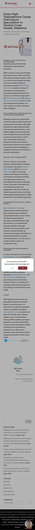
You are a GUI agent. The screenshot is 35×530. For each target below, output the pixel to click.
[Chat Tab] (17, 265)
